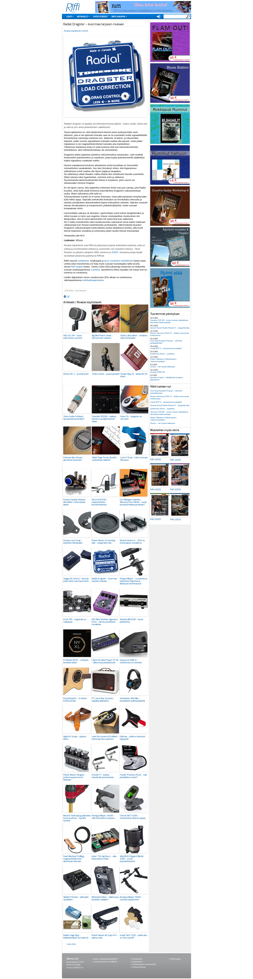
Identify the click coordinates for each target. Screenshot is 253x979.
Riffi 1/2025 (175, 519)
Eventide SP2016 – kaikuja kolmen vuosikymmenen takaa (104, 419)
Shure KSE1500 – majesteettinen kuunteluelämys (100, 502)
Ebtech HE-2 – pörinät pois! (76, 374)
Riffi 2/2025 (155, 519)
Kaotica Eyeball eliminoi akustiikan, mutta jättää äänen (74, 502)
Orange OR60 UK (157, 372)
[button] (106, 118)
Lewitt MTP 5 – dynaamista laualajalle (166, 348)
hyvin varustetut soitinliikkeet (118, 260)
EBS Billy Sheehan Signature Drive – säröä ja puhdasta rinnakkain (105, 622)
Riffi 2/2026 (155, 459)
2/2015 (85, 31)
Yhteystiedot (100, 17)
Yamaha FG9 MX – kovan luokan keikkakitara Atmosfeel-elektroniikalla (169, 321)
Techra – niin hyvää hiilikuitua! (162, 367)
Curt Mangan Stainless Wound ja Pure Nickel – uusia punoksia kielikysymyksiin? (133, 502)
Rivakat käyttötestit (72, 31)
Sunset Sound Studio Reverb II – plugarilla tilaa (169, 328)
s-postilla (95, 269)
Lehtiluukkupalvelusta (92, 280)
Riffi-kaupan (77, 266)
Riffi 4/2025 (155, 489)
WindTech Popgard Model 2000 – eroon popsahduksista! (131, 858)
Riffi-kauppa (118, 17)
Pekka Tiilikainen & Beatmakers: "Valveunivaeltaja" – (163, 360)
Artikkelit (82, 17)
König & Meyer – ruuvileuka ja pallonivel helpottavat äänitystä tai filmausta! (133, 581)
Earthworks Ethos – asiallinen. (162, 354)
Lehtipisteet (83, 260)
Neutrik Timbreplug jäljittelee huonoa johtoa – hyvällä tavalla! (76, 818)
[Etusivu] (73, 8)
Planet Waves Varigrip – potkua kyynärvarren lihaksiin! (74, 777)
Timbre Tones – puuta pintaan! (106, 374)
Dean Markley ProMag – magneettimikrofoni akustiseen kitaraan (74, 858)
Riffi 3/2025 (175, 489)
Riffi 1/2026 (175, 460)
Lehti (69, 17)
